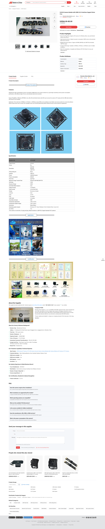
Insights (78, 521)
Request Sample (80, 30)
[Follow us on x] (88, 517)
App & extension (81, 6)
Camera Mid (71, 508)
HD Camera (60, 351)
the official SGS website (37, 305)
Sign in (95, 3)
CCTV (28, 351)
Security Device (36, 508)
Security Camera (38, 351)
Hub (10, 502)
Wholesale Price (59, 521)
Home (10, 8)
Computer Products (16, 8)
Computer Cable (17, 502)
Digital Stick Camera (80, 508)
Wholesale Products (52, 521)
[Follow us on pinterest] (93, 517)
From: (14, 430)
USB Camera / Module (56, 487)
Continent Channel (67, 521)
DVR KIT (10, 487)
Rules (95, 6)
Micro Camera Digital (62, 508)
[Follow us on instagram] (90, 517)
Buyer (68, 6)
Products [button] (28, 2)
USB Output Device (34, 502)
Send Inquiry (68, 27)
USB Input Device (43, 502)
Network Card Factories (26, 508)
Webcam (56, 351)
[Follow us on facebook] (86, 517)
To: (14, 434)
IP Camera (24, 351)
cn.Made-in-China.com (64, 522)
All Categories (13, 6)
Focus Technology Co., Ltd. (44, 524)
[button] (65, 2)
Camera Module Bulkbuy (14, 511)
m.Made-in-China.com (55, 522)
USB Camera (19, 351)
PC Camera (76, 487)
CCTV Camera (66, 351)
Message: (13, 437)
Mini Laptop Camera (90, 508)
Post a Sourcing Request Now (42, 447)
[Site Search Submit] (69, 2)
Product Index (73, 521)
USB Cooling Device (52, 502)
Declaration (65, 524)
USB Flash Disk (25, 502)
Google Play (19, 517)
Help (74, 6)
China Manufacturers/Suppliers (43, 521)
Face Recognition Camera (79, 489)
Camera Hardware (52, 508)
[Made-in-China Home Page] (15, 2)
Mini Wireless (44, 508)
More (10, 513)
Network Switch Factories (14, 508)
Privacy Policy (71, 524)
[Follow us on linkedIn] (95, 517)
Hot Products (28, 521)
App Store (11, 517)
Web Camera (11, 489)
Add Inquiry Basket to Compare (33, 51)
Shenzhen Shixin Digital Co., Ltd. (69, 16)
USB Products (23, 8)
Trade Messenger (28, 517)
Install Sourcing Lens (39, 517)
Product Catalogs (25, 484)
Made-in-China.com (47, 522)
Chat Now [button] (88, 27)
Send (18, 447)
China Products (33, 521)
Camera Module (45, 351)
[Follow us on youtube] (92, 517)
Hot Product (33, 489)
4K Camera (32, 351)
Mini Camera (51, 351)
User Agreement (59, 524)
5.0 (82, 77)
